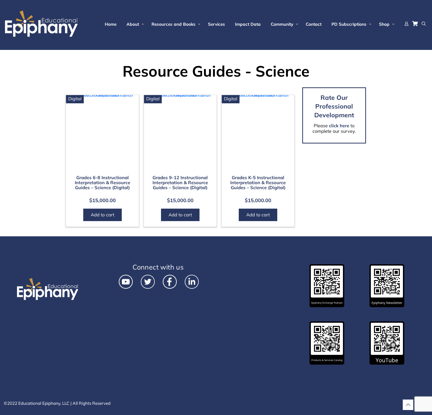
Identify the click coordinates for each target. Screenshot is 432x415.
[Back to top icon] (408, 405)
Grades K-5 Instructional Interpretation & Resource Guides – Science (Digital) (258, 182)
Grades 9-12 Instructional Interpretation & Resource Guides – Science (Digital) (180, 182)
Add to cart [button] (102, 215)
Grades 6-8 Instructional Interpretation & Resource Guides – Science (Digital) (102, 182)
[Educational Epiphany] (41, 23)
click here (339, 126)
